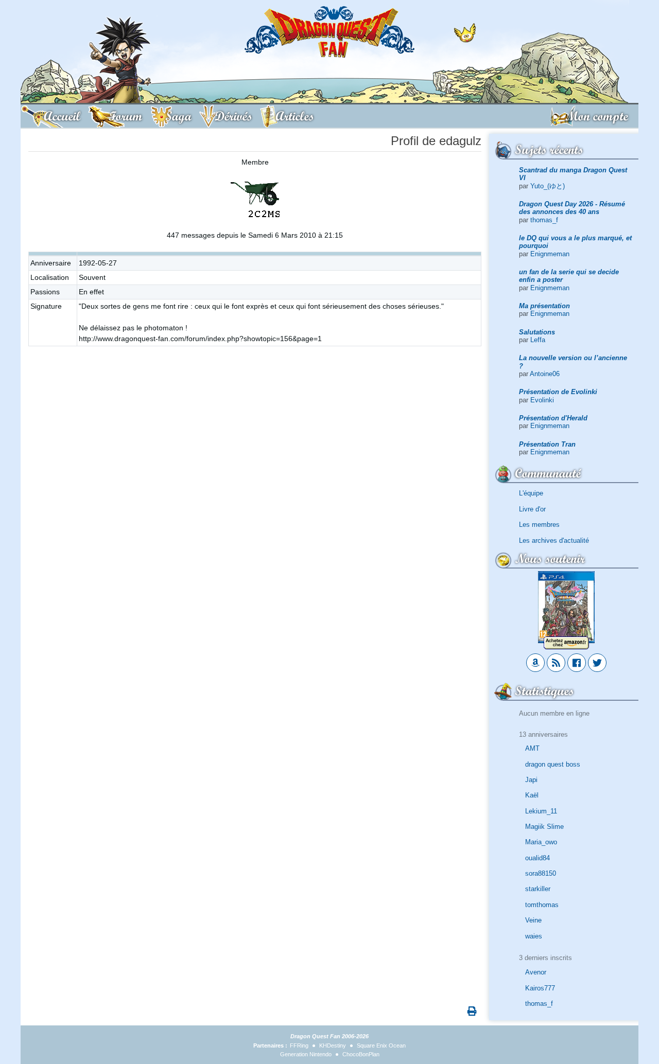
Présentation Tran (547, 444)
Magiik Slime (544, 826)
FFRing (299, 1045)
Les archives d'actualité (554, 540)
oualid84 (537, 858)
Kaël (532, 795)
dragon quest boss (552, 764)
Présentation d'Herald (553, 418)
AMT (532, 748)
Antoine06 (545, 374)
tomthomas (542, 905)
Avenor (535, 972)
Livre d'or (532, 509)
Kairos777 (540, 988)
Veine (533, 920)
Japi (531, 780)
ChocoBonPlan (360, 1054)
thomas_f (544, 220)
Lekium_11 (541, 811)
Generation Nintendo (306, 1054)
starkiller (537, 889)
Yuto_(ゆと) (547, 186)
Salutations (537, 332)
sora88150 (540, 873)
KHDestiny (332, 1045)
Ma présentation (544, 306)
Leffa (537, 340)
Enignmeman (549, 254)
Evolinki (542, 400)
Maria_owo (541, 842)
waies (533, 936)
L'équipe (531, 493)
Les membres (539, 524)
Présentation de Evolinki (558, 392)
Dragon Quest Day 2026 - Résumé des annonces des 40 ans (572, 208)
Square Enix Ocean (381, 1045)
